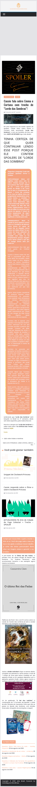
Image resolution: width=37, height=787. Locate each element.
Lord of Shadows (8, 97)
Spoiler (17, 97)
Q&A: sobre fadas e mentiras (13, 438)
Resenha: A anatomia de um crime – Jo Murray (17, 751)
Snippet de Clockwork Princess (17, 474)
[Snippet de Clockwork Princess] (18, 455)
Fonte (5, 432)
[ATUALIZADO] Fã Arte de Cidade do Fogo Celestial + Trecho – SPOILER (18, 522)
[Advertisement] (18, 36)
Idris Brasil (21, 781)
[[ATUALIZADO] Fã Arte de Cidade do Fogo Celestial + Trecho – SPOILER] (18, 500)
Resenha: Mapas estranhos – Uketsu (14, 756)
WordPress (15, 783)
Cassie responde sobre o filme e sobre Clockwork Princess (18, 488)
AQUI (11, 428)
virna (19, 112)
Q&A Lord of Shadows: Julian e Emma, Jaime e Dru (18, 444)
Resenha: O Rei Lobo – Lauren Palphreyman (16, 768)
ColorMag (5, 783)
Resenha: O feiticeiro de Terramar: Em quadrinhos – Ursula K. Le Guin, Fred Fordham (18, 762)
